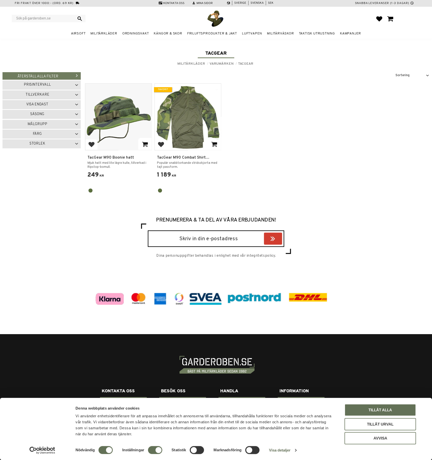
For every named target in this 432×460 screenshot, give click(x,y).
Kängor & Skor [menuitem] (168, 33)
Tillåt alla (380, 410)
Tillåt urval (380, 424)
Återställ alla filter (38, 76)
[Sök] (79, 18)
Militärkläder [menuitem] (103, 33)
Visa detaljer (279, 450)
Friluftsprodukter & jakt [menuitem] (212, 33)
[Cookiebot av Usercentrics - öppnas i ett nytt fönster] (42, 450)
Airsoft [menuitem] (78, 33)
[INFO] (145, 144)
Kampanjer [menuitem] (350, 33)
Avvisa (380, 438)
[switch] (155, 450)
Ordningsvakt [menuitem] (135, 33)
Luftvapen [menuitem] (252, 33)
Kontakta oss (173, 3)
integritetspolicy (260, 255)
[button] (379, 18)
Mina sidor (204, 3)
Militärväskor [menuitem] (280, 33)
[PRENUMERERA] (281, 239)
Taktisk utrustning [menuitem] (317, 33)
